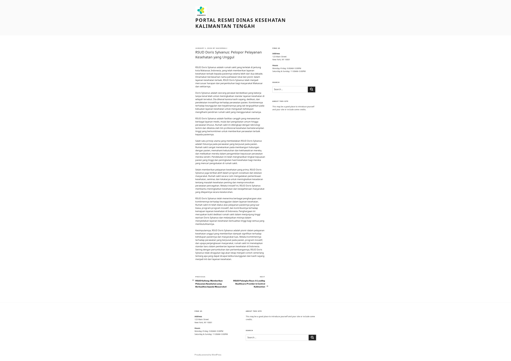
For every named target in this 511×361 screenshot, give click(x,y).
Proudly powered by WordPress (208, 355)
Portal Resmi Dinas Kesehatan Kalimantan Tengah (240, 23)
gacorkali (221, 48)
